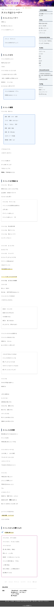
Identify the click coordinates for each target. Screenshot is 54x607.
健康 (40, 63)
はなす (40, 60)
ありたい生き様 (42, 25)
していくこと (42, 32)
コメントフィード (43, 92)
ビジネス (41, 53)
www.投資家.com (14, 3)
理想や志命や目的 (43, 23)
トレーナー (23, 581)
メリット (29, 581)
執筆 (40, 58)
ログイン (41, 87)
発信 (40, 56)
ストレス (11, 581)
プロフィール (42, 51)
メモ (3, 9)
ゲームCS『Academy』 (44, 43)
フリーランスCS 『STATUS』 (45, 41)
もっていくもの (42, 30)
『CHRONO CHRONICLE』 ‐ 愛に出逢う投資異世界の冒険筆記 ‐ (45, 75)
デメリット (16, 581)
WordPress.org (42, 94)
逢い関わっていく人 (43, 28)
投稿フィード (42, 89)
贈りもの (35, 581)
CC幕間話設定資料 (43, 79)
